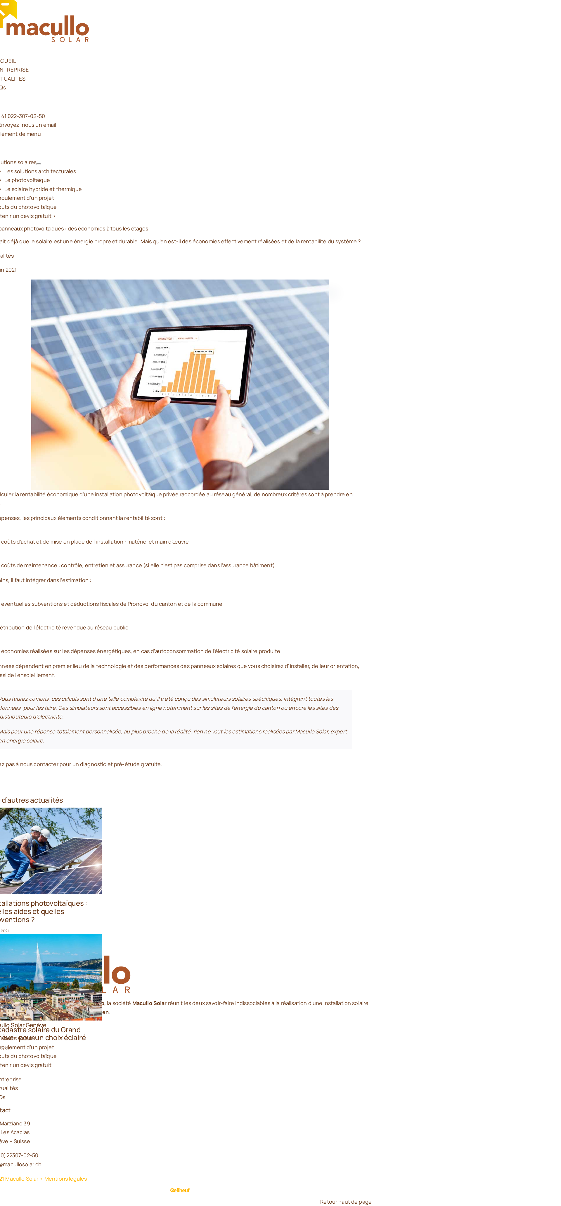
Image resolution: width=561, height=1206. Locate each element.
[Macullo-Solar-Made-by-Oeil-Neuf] (180, 1192)
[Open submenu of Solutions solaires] (39, 164)
